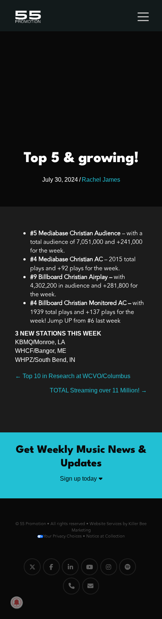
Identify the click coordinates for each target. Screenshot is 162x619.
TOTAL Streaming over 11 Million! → (98, 390)
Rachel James (101, 179)
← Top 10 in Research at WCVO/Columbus (72, 376)
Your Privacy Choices (62, 536)
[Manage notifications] (17, 602)
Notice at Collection (105, 536)
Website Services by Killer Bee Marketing (109, 527)
